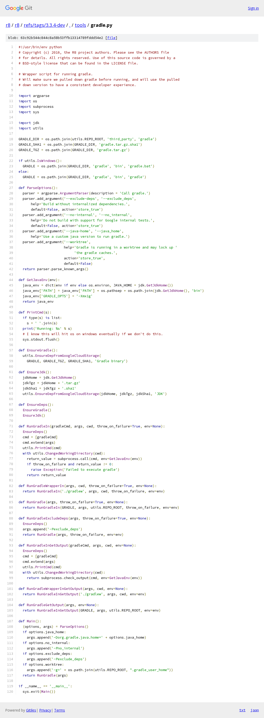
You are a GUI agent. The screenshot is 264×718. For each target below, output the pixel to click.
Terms (59, 710)
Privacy (45, 710)
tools (80, 25)
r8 (8, 25)
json (255, 710)
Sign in (253, 8)
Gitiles (31, 710)
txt (242, 710)
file (111, 38)
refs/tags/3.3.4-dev (44, 25)
